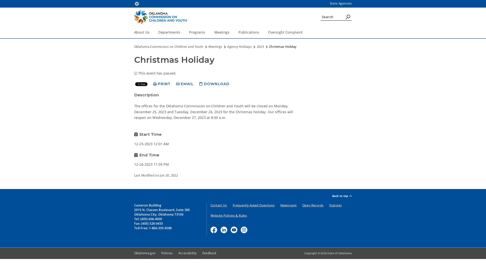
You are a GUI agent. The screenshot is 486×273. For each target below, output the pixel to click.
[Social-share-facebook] (214, 230)
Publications (248, 32)
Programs (197, 32)
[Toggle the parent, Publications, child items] (260, 32)
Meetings (222, 32)
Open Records (313, 205)
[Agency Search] (348, 17)
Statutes (335, 205)
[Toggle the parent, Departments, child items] (181, 32)
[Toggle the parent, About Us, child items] (150, 32)
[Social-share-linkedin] (224, 230)
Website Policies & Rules (229, 215)
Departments (169, 32)
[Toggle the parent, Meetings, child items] (231, 32)
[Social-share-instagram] (244, 230)
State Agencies (341, 3)
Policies (167, 253)
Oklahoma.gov (145, 253)
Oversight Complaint (285, 32)
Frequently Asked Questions (254, 205)
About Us (141, 32)
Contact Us (219, 205)
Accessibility (187, 253)
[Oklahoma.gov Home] (137, 3)
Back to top (340, 196)
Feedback (209, 253)
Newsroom (288, 205)
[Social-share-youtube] (234, 230)
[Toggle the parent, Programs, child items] (206, 32)
